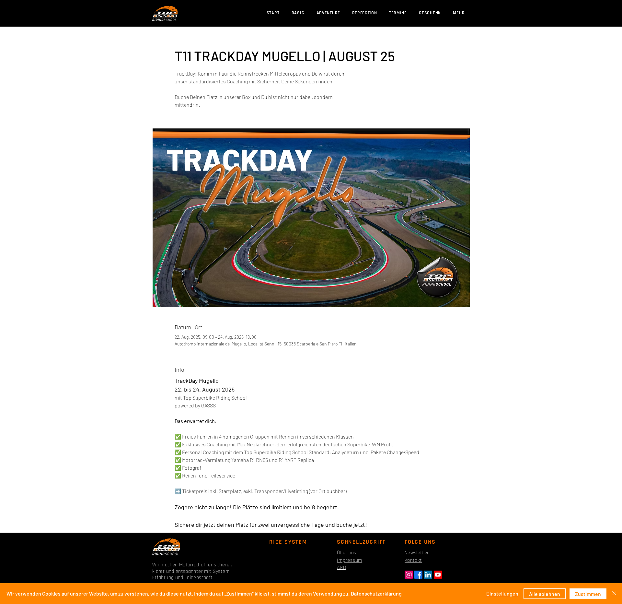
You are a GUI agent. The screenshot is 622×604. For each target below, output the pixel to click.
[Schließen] (614, 593)
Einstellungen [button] (502, 593)
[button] (397, 13)
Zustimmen (588, 594)
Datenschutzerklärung (376, 593)
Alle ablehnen (544, 594)
